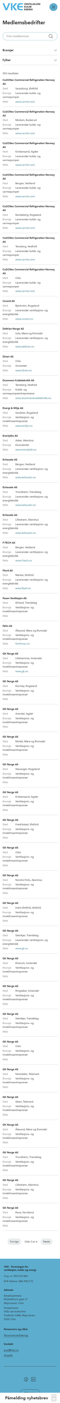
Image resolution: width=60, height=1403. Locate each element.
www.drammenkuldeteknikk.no (33, 398)
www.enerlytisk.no (25, 449)
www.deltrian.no (24, 346)
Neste (46, 1241)
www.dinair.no (23, 370)
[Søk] (50, 36)
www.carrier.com (25, 101)
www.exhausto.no (25, 477)
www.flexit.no (23, 588)
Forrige (14, 1241)
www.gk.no (21, 671)
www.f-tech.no (23, 560)
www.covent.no (24, 318)
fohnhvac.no (22, 643)
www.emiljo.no (23, 425)
